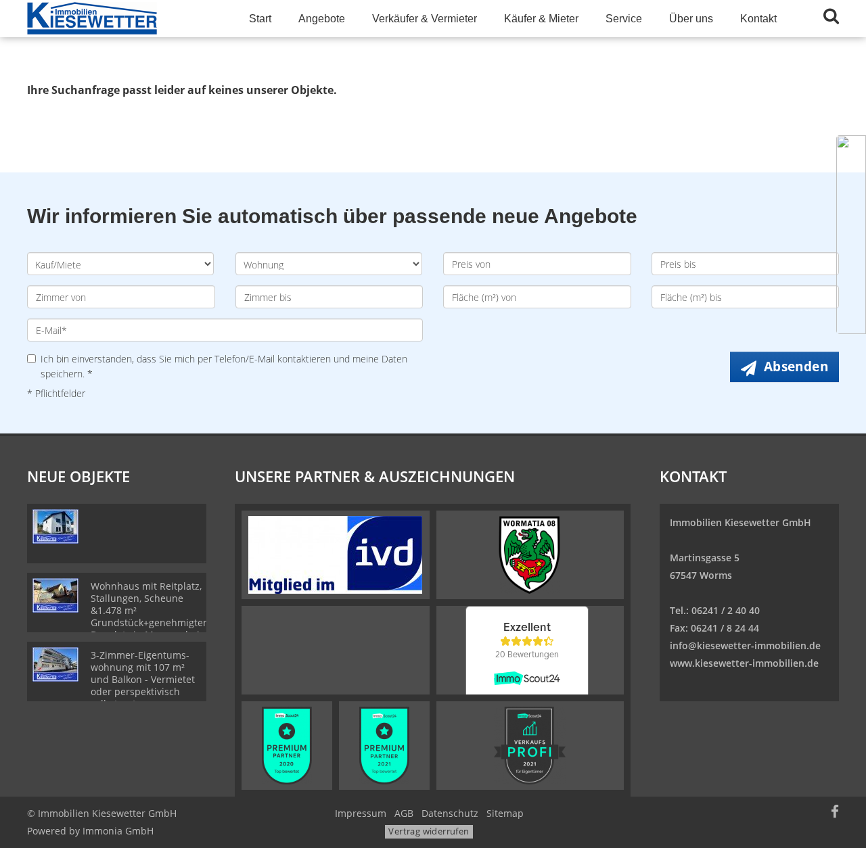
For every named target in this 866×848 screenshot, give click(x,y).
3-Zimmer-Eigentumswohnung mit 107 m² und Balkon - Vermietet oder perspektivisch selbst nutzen (143, 679)
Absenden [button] (796, 366)
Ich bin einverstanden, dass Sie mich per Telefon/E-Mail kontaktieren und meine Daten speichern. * (224, 366)
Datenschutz (449, 813)
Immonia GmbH (118, 830)
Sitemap (505, 813)
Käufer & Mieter (541, 18)
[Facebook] (835, 813)
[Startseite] (121, 18)
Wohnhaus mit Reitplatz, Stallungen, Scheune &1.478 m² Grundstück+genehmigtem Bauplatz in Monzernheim (151, 610)
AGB (403, 813)
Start (260, 18)
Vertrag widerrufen (428, 831)
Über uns (691, 18)
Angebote (321, 18)
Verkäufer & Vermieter (424, 18)
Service (624, 18)
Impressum (360, 813)
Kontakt (758, 18)
